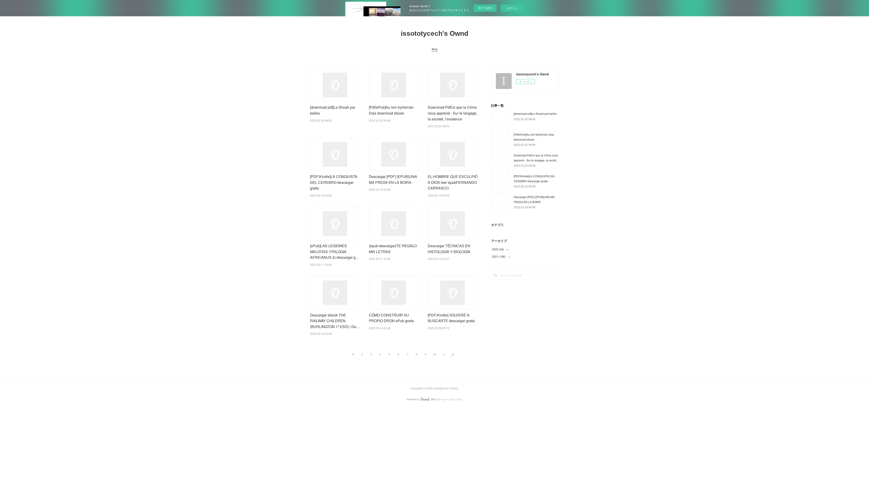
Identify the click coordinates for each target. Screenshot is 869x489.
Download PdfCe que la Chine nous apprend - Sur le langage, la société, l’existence (452, 113)
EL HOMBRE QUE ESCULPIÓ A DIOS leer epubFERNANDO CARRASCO (452, 182)
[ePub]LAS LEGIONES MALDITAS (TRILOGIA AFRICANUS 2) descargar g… (334, 251)
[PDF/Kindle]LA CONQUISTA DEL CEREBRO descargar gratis (333, 182)
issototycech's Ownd (434, 33)
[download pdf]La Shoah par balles (535, 113)
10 (434, 354)
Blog (434, 49)
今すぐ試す (485, 8)
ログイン (512, 8)
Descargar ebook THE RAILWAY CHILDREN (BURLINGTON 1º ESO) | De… (335, 320)
